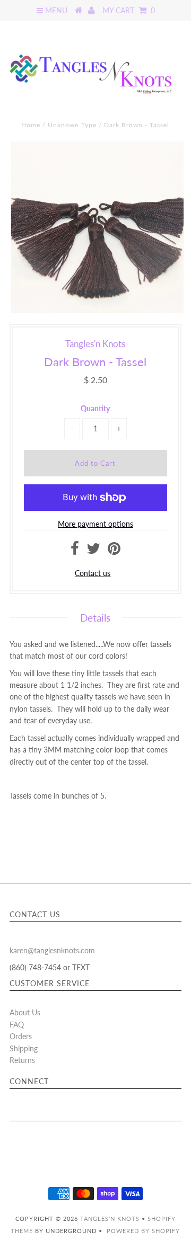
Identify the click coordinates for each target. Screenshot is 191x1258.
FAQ (17, 1024)
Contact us (92, 573)
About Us (25, 1012)
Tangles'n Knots (110, 1218)
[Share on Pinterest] (114, 550)
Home (30, 125)
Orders (21, 1036)
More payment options (95, 523)
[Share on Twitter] (93, 550)
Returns (22, 1060)
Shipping (24, 1048)
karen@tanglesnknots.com (52, 950)
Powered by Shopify (143, 1230)
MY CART (128, 10)
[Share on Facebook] (75, 550)
